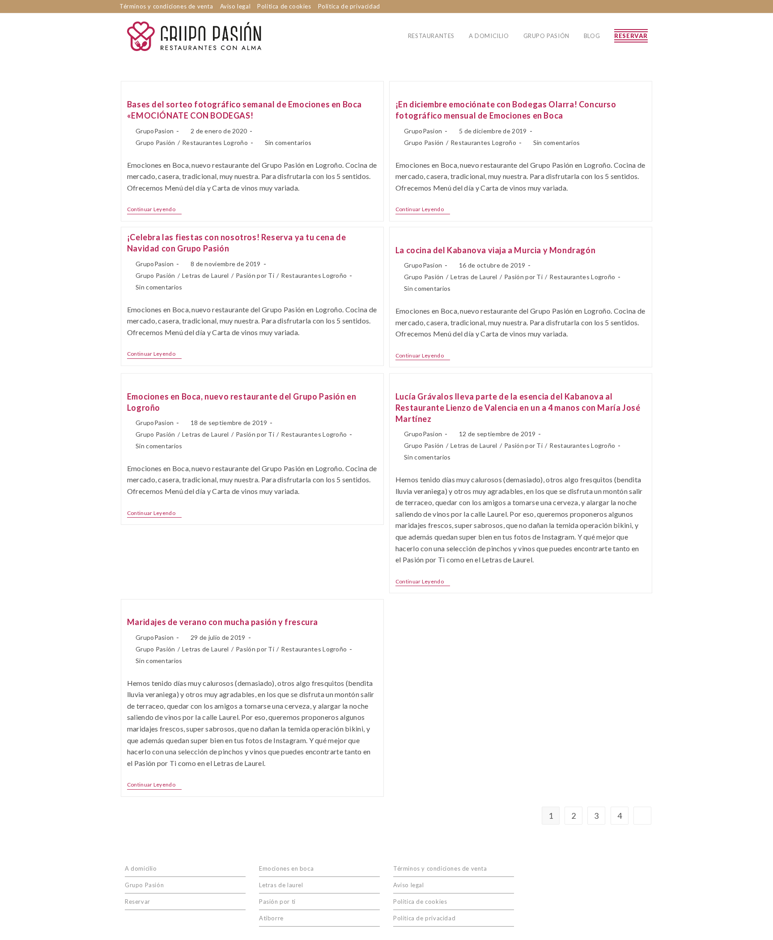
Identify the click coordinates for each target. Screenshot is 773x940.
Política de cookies (284, 6)
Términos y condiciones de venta (166, 6)
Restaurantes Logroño (215, 142)
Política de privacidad (349, 6)
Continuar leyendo (154, 209)
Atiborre (271, 918)
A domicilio (141, 868)
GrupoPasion (155, 131)
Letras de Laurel (205, 275)
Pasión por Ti (255, 275)
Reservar (137, 901)
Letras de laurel (281, 885)
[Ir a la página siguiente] (642, 816)
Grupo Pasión (155, 142)
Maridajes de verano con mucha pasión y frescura (222, 622)
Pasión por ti (277, 901)
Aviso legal (235, 6)
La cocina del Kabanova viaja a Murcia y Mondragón (495, 250)
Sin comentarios (288, 142)
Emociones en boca (286, 868)
